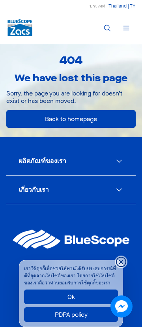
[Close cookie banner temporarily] (121, 262)
